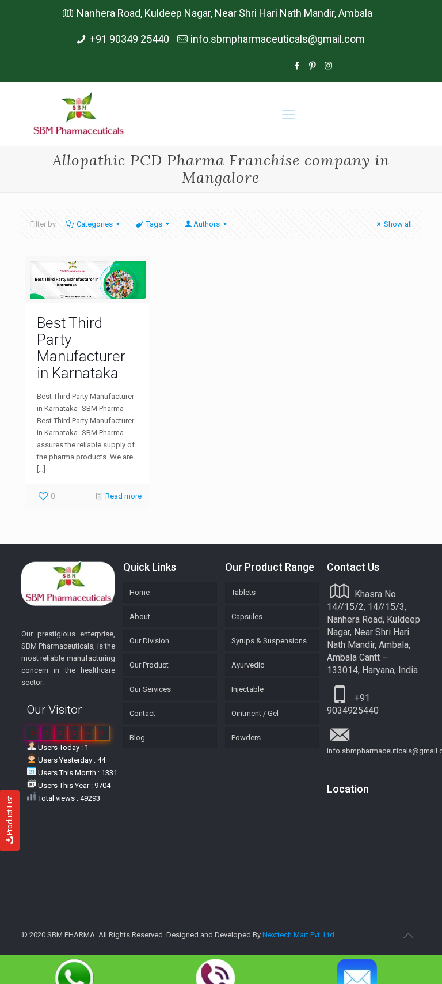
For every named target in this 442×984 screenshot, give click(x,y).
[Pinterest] (313, 66)
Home (139, 592)
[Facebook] (297, 66)
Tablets (243, 592)
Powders (246, 737)
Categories (95, 224)
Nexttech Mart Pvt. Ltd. (299, 934)
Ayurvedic (247, 665)
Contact (142, 713)
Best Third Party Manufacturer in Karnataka (81, 348)
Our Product (149, 665)
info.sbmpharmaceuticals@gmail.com (277, 39)
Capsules (246, 616)
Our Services (150, 689)
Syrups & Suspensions (269, 640)
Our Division (149, 640)
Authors (206, 224)
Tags (154, 224)
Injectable (247, 689)
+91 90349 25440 (129, 39)
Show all (398, 224)
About (139, 616)
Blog (137, 737)
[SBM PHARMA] (79, 114)
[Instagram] (373, 66)
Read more (123, 496)
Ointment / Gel (255, 713)
